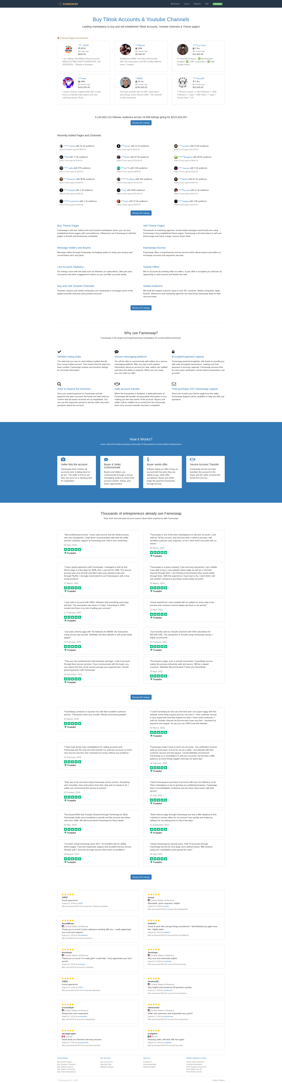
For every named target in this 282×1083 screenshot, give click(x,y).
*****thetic (125, 157)
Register (197, 4)
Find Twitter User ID (194, 1069)
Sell (206, 4)
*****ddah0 (183, 179)
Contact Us (147, 1062)
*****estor (82, 78)
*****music (125, 146)
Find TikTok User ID (194, 1072)
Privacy (222, 1080)
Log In (186, 4)
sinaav (166, 906)
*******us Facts (199, 45)
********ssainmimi (71, 201)
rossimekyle (82, 1016)
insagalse (167, 1042)
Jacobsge (167, 961)
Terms (215, 1080)
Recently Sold (105, 1064)
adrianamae (168, 1016)
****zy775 (125, 168)
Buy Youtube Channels (66, 1064)
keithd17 (167, 932)
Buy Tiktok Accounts (65, 1067)
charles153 (168, 990)
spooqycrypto (83, 1042)
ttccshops (81, 964)
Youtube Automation (194, 1064)
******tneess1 (69, 179)
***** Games (183, 168)
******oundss (183, 146)
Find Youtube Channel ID (196, 1067)
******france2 (184, 190)
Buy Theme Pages (68, 225)
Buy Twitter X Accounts (66, 1069)
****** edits (68, 168)
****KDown (140, 45)
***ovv (123, 190)
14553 (80, 903)
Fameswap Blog (149, 1064)
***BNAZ (139, 78)
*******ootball (69, 190)
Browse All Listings (141, 123)
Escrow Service (106, 1062)
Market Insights (149, 1067)
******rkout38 (198, 78)
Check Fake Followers (195, 1062)
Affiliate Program (107, 1067)
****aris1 (124, 201)
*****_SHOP (83, 45)
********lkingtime (185, 157)
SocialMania (83, 935)
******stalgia (183, 201)
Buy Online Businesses (66, 1072)
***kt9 (66, 157)
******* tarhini (69, 146)
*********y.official (127, 179)
